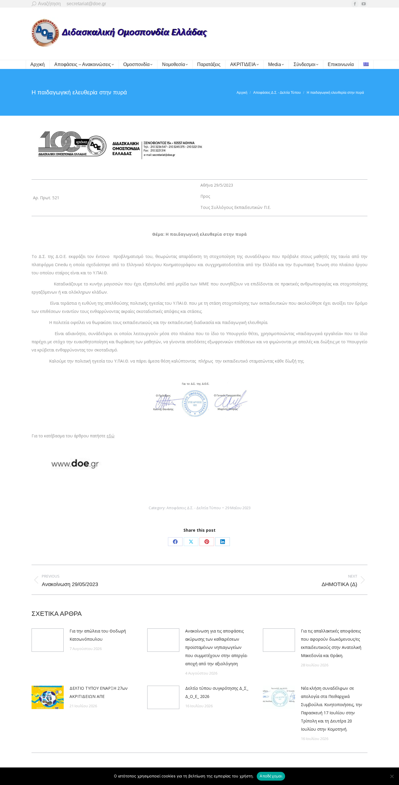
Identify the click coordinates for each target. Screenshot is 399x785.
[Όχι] (392, 776)
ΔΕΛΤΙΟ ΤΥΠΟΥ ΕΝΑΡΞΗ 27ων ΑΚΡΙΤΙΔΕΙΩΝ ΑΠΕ (99, 692)
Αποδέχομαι (271, 776)
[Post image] (48, 640)
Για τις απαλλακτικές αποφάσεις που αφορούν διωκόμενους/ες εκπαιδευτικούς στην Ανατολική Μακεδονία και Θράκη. (331, 643)
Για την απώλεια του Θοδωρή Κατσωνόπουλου (98, 635)
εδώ (111, 436)
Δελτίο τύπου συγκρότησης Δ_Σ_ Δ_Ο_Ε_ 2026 (216, 692)
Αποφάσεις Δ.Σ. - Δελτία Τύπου (193, 507)
